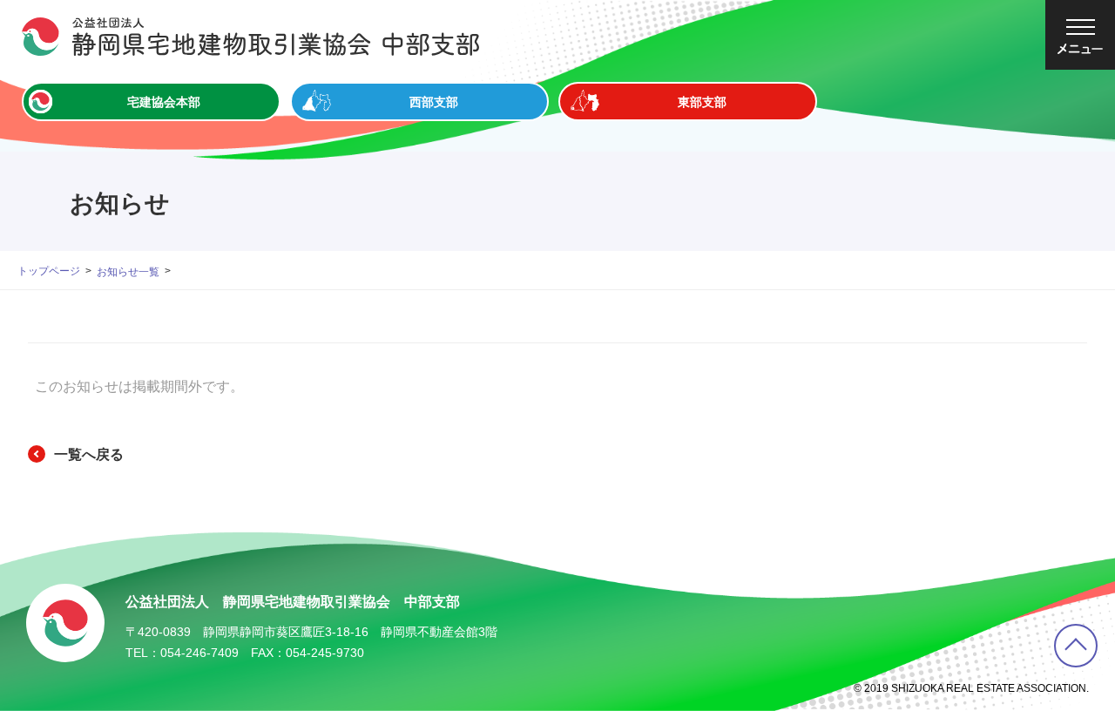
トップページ (48, 271)
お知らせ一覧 (128, 272)
